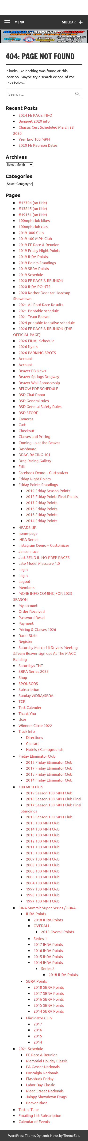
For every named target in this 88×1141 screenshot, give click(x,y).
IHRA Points (36, 913)
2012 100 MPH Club (42, 840)
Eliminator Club (39, 1017)
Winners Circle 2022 (35, 725)
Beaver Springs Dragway (39, 376)
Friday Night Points (35, 478)
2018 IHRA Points (48, 919)
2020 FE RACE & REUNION (41, 280)
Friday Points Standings (38, 484)
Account (25, 358)
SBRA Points (36, 981)
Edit (22, 466)
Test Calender (30, 707)
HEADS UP (27, 527)
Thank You (27, 713)
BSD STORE (28, 412)
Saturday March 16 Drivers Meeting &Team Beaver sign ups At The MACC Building (45, 653)
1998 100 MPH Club (42, 894)
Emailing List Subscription (40, 1115)
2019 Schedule (31, 274)
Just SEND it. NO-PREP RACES (44, 557)
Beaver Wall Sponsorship (39, 382)
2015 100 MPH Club (42, 822)
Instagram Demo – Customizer (44, 545)
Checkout (26, 430)
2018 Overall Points (57, 931)
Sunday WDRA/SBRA (36, 695)
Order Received (32, 611)
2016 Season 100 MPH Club (49, 816)
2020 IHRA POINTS (34, 286)
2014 (38, 1042)
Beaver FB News (32, 370)
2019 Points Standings (37, 262)
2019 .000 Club (31, 232)
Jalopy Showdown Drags (46, 1096)
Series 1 (40, 938)
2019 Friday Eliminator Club (49, 762)
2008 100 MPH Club (42, 864)
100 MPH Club (30, 786)
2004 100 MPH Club (42, 882)
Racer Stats (28, 635)
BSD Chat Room (32, 394)
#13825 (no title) (33, 208)
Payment (26, 623)
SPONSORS (28, 683)
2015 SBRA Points (49, 1005)
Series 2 (47, 968)
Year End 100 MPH (34, 139)
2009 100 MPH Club (42, 859)
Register (26, 641)
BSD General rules (34, 400)
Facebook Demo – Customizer (43, 472)
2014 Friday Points (41, 520)
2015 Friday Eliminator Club (49, 774)
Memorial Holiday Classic (46, 1060)
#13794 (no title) (33, 202)
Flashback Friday (40, 1078)
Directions (34, 737)
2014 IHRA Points (48, 962)
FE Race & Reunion (41, 1054)
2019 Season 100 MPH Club (49, 792)
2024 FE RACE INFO (35, 115)
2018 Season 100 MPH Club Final (53, 798)
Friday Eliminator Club (37, 756)
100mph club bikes (34, 220)
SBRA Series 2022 (34, 671)
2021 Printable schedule (39, 310)
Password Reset (32, 617)
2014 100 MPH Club (42, 829)
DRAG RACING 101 (34, 454)
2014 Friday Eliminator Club (49, 780)
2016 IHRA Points (48, 950)
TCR (22, 701)
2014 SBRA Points (49, 1011)
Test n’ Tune (29, 1109)
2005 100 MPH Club (42, 876)
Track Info (27, 731)
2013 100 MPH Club (42, 834)
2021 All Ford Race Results (41, 304)
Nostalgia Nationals (42, 1072)
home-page (28, 533)
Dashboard (27, 448)
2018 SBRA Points (49, 987)
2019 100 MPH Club (35, 238)
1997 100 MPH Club (42, 900)
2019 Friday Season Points (48, 490)
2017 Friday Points (41, 502)
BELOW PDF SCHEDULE (38, 388)
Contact (32, 743)
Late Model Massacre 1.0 (39, 563)
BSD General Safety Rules (40, 406)
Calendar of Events (34, 1121)
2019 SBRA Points (34, 268)
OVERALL (42, 925)
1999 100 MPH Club (42, 889)
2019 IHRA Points (33, 256)
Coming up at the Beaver (39, 442)
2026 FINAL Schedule (36, 340)
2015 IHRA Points (48, 956)
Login (23, 569)
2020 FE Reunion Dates (38, 145)
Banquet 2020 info (34, 121)
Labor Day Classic (40, 1084)
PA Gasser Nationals (43, 1066)
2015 (38, 1035)
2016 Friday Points (41, 508)
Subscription (29, 689)
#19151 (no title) (33, 214)
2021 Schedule (31, 1048)
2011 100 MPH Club (42, 846)
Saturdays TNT (31, 665)
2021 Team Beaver (34, 316)
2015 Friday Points (41, 514)
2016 (38, 1029)
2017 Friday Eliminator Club (49, 768)
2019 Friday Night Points (39, 250)
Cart (22, 424)
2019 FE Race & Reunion (39, 244)
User (22, 719)
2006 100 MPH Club (42, 870)
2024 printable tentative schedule (47, 322)
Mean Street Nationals (45, 1090)
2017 (38, 1023)
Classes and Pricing (34, 436)
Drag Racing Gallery (35, 460)
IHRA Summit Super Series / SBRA (47, 907)
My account (28, 605)
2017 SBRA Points (49, 993)
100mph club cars (33, 226)
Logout (24, 581)
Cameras (26, 418)
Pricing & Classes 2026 (37, 629)
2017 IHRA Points (48, 944)
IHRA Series (28, 539)
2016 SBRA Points (49, 999)
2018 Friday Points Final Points (52, 496)
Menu (19, 22)
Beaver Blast (36, 1102)
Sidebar (69, 22)
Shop (23, 677)
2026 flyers (28, 346)
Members (26, 587)
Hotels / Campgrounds (44, 749)
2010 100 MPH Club (42, 852)
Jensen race (28, 551)
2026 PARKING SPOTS (37, 352)
